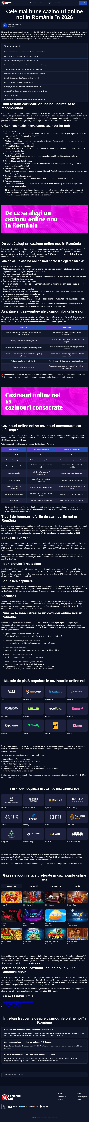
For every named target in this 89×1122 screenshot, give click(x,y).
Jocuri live (32, 886)
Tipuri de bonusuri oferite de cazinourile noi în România (23, 69)
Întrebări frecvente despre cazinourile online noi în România (25, 100)
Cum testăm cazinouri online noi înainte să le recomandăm (24, 52)
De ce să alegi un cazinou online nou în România (21, 56)
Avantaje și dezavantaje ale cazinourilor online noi (21, 61)
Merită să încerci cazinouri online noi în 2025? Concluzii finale (25, 91)
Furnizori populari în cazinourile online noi (18, 82)
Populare (10, 886)
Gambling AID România (12, 1006)
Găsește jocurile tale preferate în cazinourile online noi (23, 87)
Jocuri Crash (54, 886)
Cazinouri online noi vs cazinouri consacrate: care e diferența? (25, 65)
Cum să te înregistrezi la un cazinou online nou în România (24, 74)
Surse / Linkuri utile (11, 95)
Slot (76, 886)
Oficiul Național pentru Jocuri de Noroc (18, 1002)
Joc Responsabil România (13, 1004)
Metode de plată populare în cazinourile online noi (21, 78)
